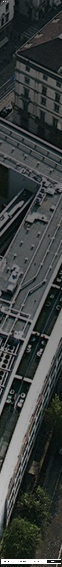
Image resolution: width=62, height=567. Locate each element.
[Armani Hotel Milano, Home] (6, 2)
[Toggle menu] (57, 2)
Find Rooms (53, 561)
